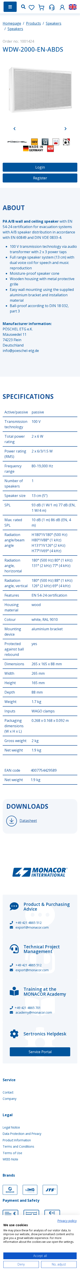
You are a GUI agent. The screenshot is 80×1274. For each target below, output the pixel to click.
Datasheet (28, 820)
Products (33, 23)
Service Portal (40, 1051)
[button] (62, 6)
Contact (8, 1092)
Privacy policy (67, 1221)
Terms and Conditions (18, 1146)
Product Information (17, 1140)
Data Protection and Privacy (22, 1133)
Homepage (12, 23)
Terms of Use (12, 1153)
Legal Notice (11, 1127)
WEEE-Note (10, 1159)
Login (40, 167)
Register (40, 178)
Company (9, 1098)
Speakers (53, 23)
